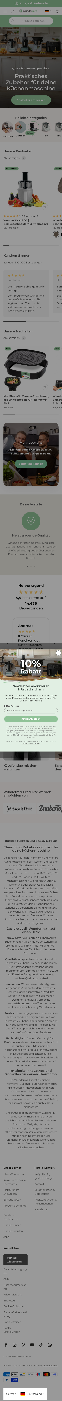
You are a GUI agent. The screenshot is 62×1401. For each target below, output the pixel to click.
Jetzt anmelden (31, 719)
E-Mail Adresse (11, 706)
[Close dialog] (58, 653)
